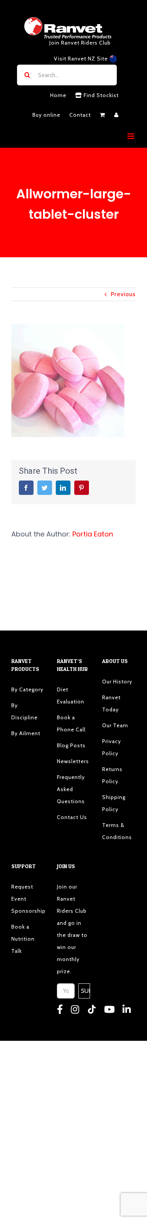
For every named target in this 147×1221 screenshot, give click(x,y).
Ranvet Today (111, 703)
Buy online (46, 114)
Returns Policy (112, 775)
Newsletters (73, 761)
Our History (117, 681)
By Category (27, 689)
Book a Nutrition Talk (23, 938)
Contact (80, 114)
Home (58, 95)
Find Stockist (100, 95)
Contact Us (72, 817)
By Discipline (24, 711)
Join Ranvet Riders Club (80, 42)
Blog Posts (71, 745)
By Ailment (25, 733)
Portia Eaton (92, 534)
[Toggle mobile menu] (131, 136)
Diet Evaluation (70, 695)
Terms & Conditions (117, 831)
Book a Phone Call (71, 723)
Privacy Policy (111, 747)
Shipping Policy (114, 803)
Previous (123, 294)
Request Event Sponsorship (28, 898)
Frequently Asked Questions (71, 789)
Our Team (115, 725)
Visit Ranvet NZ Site (81, 58)
